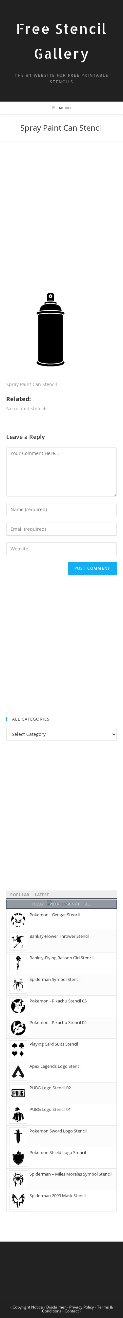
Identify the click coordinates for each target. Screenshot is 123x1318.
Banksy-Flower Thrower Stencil (59, 936)
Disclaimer (56, 1307)
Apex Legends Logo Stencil (55, 1066)
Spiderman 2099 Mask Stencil (58, 1195)
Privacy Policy (81, 1307)
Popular (19, 895)
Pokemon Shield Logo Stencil (58, 1152)
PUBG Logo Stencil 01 (50, 1109)
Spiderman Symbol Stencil (55, 979)
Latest (42, 895)
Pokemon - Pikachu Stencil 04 (58, 1022)
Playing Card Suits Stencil (54, 1044)
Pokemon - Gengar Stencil (55, 915)
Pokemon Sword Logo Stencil (58, 1131)
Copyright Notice (27, 1307)
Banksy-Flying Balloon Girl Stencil (61, 958)
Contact (72, 1311)
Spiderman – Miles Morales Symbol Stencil (71, 1174)
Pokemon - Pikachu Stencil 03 (58, 1001)
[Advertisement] (61, 221)
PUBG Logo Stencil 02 (50, 1088)
